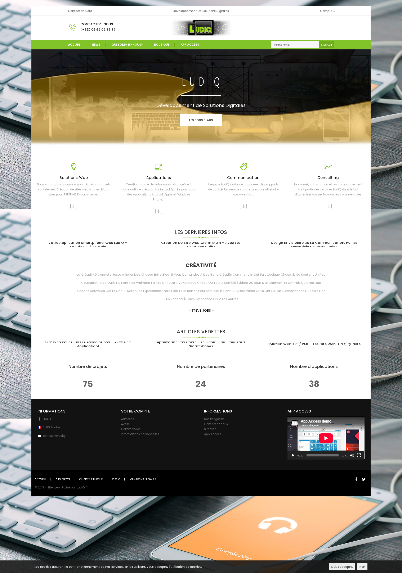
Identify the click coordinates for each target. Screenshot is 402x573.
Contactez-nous (80, 11)
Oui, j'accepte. (342, 567)
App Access (190, 44)
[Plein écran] (359, 455)
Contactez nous (216, 424)
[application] (326, 438)
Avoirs (125, 424)
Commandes (130, 429)
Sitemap (210, 429)
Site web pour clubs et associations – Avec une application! (88, 344)
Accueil (74, 44)
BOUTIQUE (161, 44)
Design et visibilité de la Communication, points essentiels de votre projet (314, 244)
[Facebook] (356, 479)
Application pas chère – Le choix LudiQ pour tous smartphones (201, 344)
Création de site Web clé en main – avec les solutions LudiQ (201, 244)
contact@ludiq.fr (55, 436)
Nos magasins (214, 419)
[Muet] (352, 455)
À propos (62, 479)
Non (362, 567)
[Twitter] (364, 479)
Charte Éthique (91, 479)
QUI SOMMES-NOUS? (127, 44)
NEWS (96, 44)
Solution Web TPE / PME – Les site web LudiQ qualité (314, 344)
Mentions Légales (143, 479)
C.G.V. (116, 479)
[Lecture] (293, 455)
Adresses (127, 419)
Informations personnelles (140, 434)
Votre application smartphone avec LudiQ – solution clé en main (88, 244)
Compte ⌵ (327, 11)
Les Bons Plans (201, 120)
